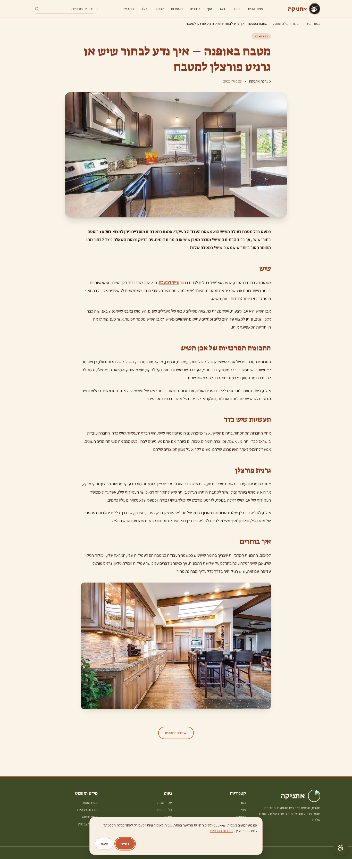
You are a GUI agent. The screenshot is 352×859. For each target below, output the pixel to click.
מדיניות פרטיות (87, 809)
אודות (236, 8)
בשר (222, 8)
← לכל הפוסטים (176, 733)
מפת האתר (90, 802)
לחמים (159, 8)
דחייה (125, 843)
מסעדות (177, 8)
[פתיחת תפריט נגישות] (340, 847)
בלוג (144, 8)
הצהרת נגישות (88, 824)
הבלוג (296, 23)
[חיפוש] (37, 9)
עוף (209, 8)
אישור (104, 843)
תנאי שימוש (90, 817)
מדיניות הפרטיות (221, 831)
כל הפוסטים (164, 809)
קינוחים (195, 8)
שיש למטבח (169, 282)
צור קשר (128, 8)
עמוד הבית (255, 8)
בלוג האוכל (280, 23)
